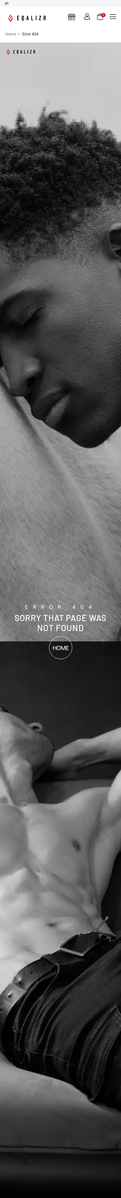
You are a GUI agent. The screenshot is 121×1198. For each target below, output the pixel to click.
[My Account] (87, 16)
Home (10, 34)
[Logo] (28, 18)
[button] (113, 16)
